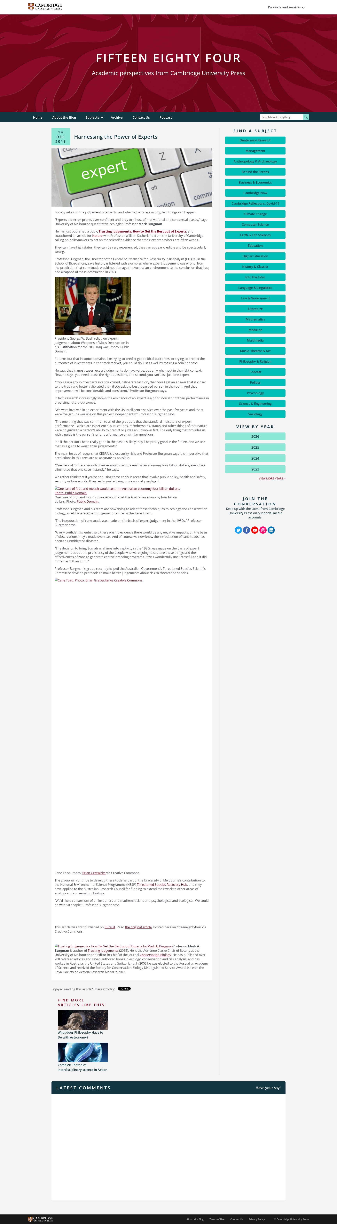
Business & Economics (255, 182)
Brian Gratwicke (94, 873)
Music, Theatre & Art (255, 351)
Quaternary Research (255, 140)
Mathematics (255, 319)
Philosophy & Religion (255, 361)
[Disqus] (168, 1147)
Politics (255, 382)
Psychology (255, 393)
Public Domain (87, 501)
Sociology (255, 414)
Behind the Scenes (255, 172)
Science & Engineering (255, 403)
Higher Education (255, 256)
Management (255, 151)
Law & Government (255, 298)
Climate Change (255, 214)
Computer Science (255, 224)
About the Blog (64, 117)
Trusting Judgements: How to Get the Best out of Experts (142, 231)
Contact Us (141, 117)
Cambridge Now (255, 193)
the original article (138, 927)
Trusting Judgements (103, 950)
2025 (255, 447)
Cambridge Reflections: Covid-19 (255, 203)
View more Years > (272, 478)
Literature (255, 309)
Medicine (255, 330)
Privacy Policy (257, 1219)
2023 (255, 469)
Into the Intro (255, 277)
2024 (255, 458)
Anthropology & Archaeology (255, 161)
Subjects (92, 117)
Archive (117, 117)
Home (38, 117)
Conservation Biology (155, 955)
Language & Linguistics (255, 288)
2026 (255, 436)
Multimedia (255, 340)
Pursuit (110, 927)
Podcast (166, 117)
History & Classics (255, 267)
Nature (97, 235)
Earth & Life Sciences (255, 235)
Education (255, 245)
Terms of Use (216, 1219)
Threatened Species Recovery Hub (162, 884)
